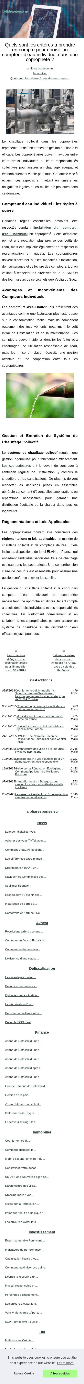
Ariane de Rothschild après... (23, 1068)
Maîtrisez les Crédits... (19, 1340)
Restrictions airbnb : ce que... (24, 931)
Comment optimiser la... (20, 1149)
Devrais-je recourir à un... (21, 1276)
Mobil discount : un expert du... (25, 1158)
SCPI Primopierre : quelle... (22, 1321)
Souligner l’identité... (18, 885)
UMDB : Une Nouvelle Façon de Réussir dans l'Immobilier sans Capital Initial (41, 739)
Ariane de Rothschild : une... (23, 1041)
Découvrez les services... (21, 986)
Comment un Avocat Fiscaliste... (25, 940)
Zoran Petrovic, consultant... (23, 1104)
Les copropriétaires (16, 465)
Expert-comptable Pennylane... (25, 1240)
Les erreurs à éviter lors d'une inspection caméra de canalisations (41, 796)
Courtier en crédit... (17, 1140)
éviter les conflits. (43, 577)
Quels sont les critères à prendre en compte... (40, 78)
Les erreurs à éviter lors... (21, 1221)
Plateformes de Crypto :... (21, 1113)
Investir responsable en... (21, 1285)
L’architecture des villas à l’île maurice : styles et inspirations (40, 750)
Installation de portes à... (21, 903)
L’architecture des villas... (21, 1185)
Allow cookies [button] (60, 1373)
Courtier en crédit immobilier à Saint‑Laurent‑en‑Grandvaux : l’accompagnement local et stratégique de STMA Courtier (40, 695)
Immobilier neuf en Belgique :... (25, 1212)
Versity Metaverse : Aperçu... (23, 1312)
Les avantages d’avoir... (20, 977)
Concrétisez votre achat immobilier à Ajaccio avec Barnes (40, 727)
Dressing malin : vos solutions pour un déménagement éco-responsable (39, 760)
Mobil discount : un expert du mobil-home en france (40, 718)
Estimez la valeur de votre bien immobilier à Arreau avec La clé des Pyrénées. (63, 663)
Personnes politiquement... (22, 1294)
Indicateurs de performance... (24, 1249)
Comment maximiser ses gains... (26, 1267)
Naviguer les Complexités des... (25, 876)
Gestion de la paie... (18, 1095)
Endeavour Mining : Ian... (21, 1122)
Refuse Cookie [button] (24, 1373)
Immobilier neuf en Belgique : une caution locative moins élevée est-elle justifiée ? (39, 784)
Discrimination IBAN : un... (22, 867)
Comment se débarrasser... (22, 949)
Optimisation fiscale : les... (22, 1258)
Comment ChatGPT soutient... (24, 849)
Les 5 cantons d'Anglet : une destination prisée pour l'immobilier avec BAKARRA (15, 663)
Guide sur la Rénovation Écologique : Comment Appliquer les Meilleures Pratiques (39, 771)
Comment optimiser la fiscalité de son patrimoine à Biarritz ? (41, 708)
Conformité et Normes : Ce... (23, 912)
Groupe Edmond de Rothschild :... (27, 1086)
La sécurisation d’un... (19, 1004)
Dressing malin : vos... (19, 1194)
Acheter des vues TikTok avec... (25, 840)
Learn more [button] (65, 1363)
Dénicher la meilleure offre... (23, 1013)
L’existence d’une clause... (22, 958)
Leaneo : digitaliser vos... (21, 831)
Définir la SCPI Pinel (18, 1022)
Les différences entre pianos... (24, 858)
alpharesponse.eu (41, 68)
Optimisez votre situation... (22, 995)
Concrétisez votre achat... (21, 1167)
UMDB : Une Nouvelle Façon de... (27, 1176)
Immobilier (40, 73)
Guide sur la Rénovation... (22, 1203)
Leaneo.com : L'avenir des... (23, 894)
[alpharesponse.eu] (42, 19)
